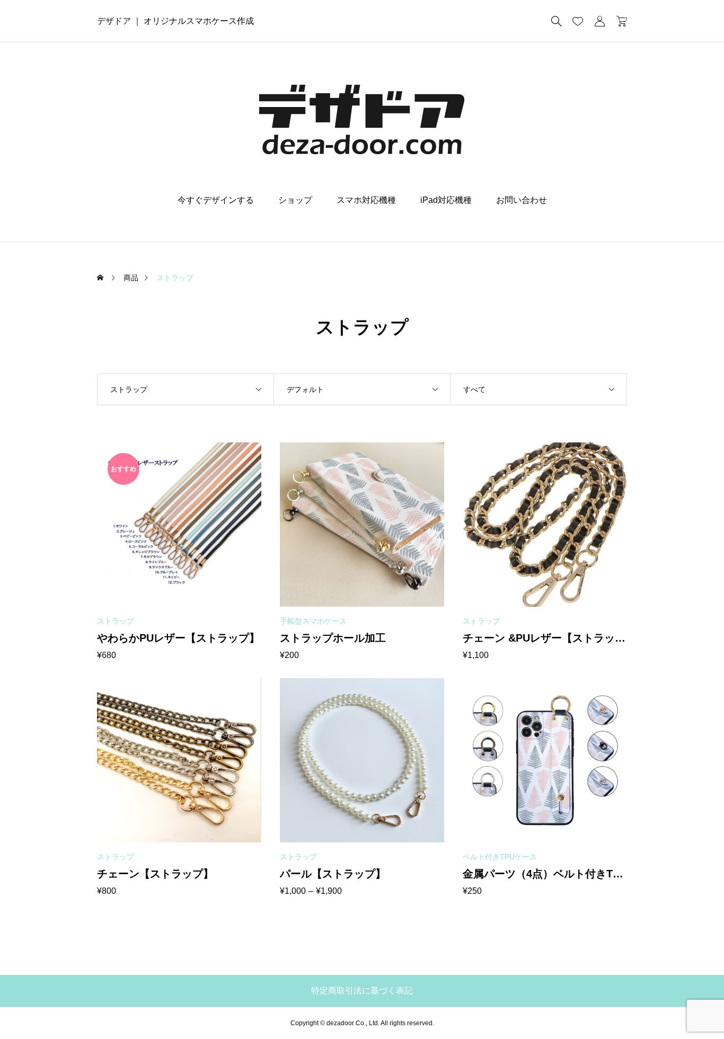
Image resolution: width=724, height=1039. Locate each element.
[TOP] (691, 1006)
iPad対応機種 (446, 200)
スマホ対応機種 (366, 200)
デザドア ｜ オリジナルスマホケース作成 (175, 20)
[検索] (556, 21)
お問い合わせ (521, 200)
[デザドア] (362, 119)
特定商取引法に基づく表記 (362, 990)
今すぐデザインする (216, 200)
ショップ (295, 200)
